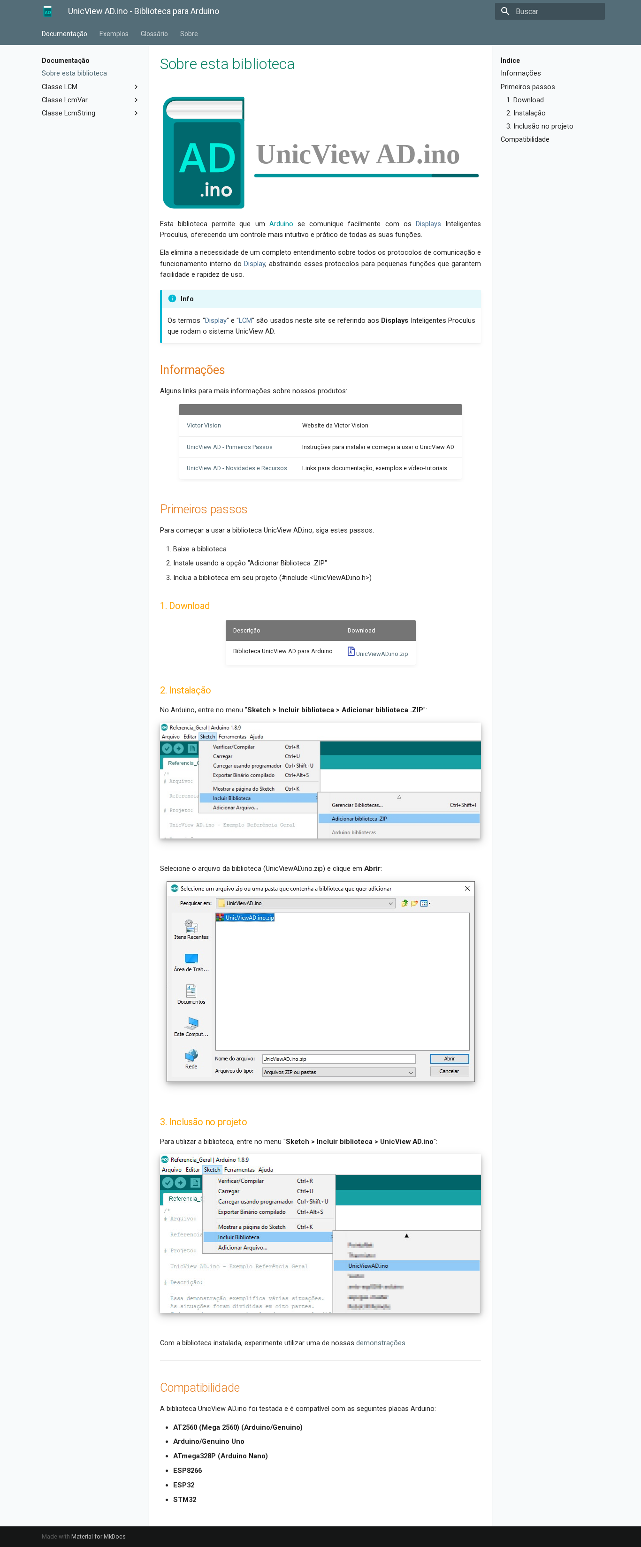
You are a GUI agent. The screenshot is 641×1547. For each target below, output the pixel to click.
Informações (521, 73)
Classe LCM (59, 87)
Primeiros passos (528, 87)
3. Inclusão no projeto (539, 126)
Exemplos (114, 34)
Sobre (189, 34)
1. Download (525, 100)
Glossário (154, 34)
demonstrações (380, 1343)
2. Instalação (526, 113)
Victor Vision (204, 425)
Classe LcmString (68, 113)
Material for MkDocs (98, 1536)
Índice (510, 60)
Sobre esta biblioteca (74, 73)
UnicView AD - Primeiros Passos (230, 446)
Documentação (64, 34)
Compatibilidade (525, 139)
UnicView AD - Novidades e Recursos (237, 468)
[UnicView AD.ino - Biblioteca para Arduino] (47, 11)
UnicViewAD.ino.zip (381, 653)
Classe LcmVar (65, 100)
